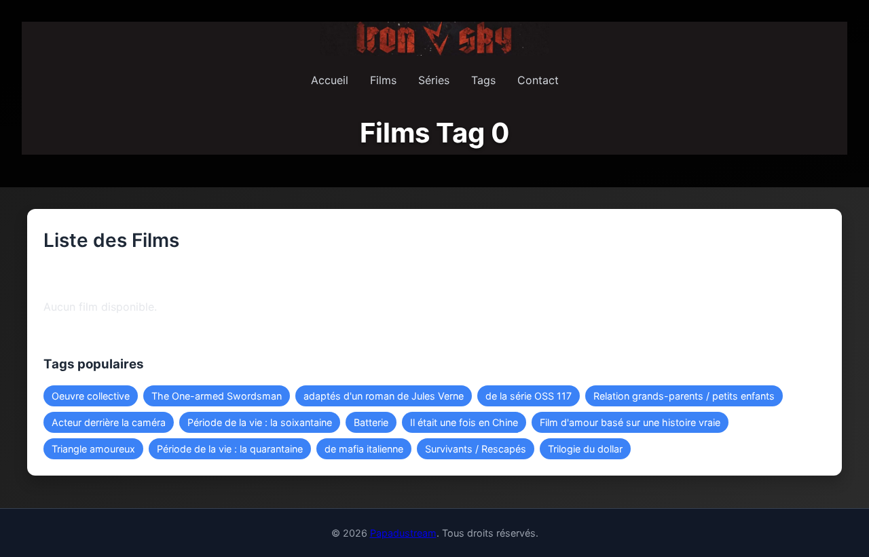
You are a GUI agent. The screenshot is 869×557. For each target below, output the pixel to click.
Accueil (329, 80)
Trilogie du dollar (585, 449)
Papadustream (403, 533)
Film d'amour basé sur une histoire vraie (630, 422)
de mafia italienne (364, 449)
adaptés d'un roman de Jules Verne (383, 396)
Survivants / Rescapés (475, 449)
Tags (483, 80)
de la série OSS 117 (528, 396)
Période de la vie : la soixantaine (259, 422)
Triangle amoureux (93, 449)
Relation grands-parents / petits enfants (684, 396)
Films (383, 80)
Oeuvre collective (91, 396)
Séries (433, 80)
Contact (538, 80)
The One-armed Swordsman (216, 396)
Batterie (371, 422)
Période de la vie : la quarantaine (230, 449)
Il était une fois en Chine (464, 422)
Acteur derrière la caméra (109, 422)
